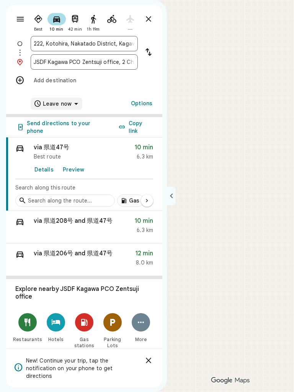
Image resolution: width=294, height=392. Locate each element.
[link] (84, 174)
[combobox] (84, 43)
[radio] (38, 21)
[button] (84, 227)
